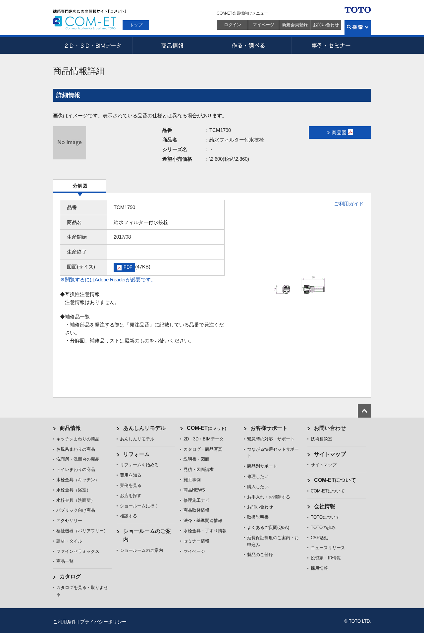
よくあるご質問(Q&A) (268, 527)
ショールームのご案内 (141, 550)
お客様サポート (269, 428)
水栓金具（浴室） (73, 490)
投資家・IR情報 (326, 557)
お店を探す (130, 495)
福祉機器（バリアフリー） (82, 530)
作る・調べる (252, 45)
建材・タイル (69, 541)
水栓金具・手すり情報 (205, 530)
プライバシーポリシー (103, 621)
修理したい (258, 476)
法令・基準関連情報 (203, 520)
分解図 (80, 186)
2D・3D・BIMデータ (92, 45)
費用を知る (130, 475)
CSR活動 (319, 537)
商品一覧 (65, 561)
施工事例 (192, 479)
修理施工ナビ (196, 500)
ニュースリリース (328, 547)
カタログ (70, 576)
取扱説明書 (258, 517)
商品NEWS (194, 490)
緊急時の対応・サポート (270, 438)
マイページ (263, 24)
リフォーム (136, 454)
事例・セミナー (331, 45)
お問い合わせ (326, 24)
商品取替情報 (196, 510)
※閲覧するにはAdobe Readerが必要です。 (108, 279)
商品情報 (172, 45)
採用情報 (319, 568)
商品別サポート (262, 466)
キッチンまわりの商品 (77, 438)
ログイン (232, 24)
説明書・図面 (196, 459)
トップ (136, 25)
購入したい (258, 486)
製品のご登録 (260, 554)
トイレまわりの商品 (75, 469)
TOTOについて (325, 517)
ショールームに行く (139, 505)
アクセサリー (69, 520)
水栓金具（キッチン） (77, 479)
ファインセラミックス (77, 551)
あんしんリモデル (144, 428)
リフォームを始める (139, 464)
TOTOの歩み (323, 527)
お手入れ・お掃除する (268, 496)
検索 (357, 27)
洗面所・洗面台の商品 (77, 459)
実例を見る (130, 485)
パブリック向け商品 (75, 510)
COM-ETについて (335, 480)
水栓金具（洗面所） (75, 500)
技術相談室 (321, 438)
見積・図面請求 (199, 469)
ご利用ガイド (349, 203)
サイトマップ (330, 454)
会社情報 (324, 506)
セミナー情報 (196, 541)
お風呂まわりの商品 (75, 449)
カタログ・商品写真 (203, 449)
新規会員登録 (295, 24)
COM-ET (206, 428)
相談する (128, 515)
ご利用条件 (64, 621)
